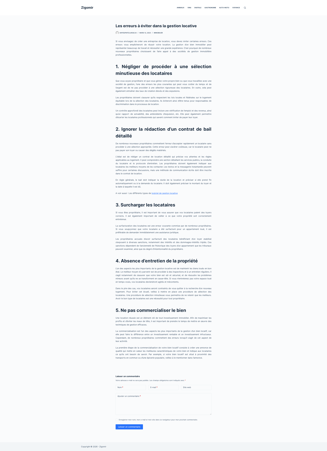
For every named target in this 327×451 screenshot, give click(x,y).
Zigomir (87, 7)
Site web (187, 387)
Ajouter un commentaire (129, 396)
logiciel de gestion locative (165, 193)
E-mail (153, 387)
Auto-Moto (224, 8)
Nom (120, 387)
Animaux (180, 8)
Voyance (236, 8)
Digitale (197, 8)
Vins (189, 8)
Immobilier (158, 33)
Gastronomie (210, 8)
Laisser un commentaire (129, 427)
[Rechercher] (245, 8)
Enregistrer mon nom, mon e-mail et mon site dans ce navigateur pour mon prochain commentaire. (158, 420)
